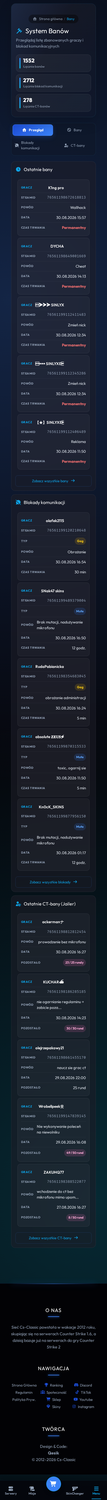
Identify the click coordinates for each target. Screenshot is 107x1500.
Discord (86, 1385)
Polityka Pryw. (24, 1399)
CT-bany (78, 145)
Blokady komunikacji (30, 145)
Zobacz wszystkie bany (50, 481)
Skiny (56, 1406)
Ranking (56, 1385)
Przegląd (36, 130)
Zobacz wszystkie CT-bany (50, 1238)
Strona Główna (24, 1385)
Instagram (86, 1406)
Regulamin (24, 1392)
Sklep (56, 1399)
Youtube (86, 1399)
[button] (53, 207)
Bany (78, 130)
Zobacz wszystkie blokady (50, 882)
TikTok (86, 1392)
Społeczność (56, 1392)
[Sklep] (53, 1484)
